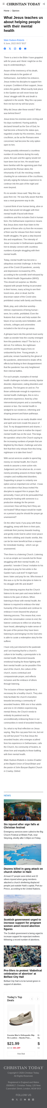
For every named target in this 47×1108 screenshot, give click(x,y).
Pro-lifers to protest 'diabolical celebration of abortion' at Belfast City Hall (23, 973)
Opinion (15, 11)
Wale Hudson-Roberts (14, 40)
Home (6, 11)
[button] (3, 4)
